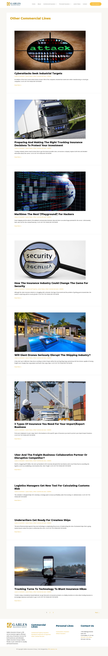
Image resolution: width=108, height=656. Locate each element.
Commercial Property (31, 289)
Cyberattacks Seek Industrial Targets (38, 73)
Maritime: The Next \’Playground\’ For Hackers (44, 214)
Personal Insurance (64, 4)
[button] (56, 4)
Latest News (76, 4)
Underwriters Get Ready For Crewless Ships (42, 520)
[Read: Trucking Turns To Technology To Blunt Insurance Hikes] (50, 566)
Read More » (18, 85)
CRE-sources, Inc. (52, 649)
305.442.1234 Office (86, 637)
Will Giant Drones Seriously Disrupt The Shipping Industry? (52, 355)
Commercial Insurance (49, 4)
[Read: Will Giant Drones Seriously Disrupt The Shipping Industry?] (50, 332)
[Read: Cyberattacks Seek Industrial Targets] (50, 50)
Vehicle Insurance (60, 633)
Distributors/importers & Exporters (41, 634)
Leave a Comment (19, 76)
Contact (85, 4)
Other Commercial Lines (39, 76)
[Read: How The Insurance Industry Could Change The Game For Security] (50, 260)
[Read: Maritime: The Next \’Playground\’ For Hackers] (50, 191)
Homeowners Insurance (62, 631)
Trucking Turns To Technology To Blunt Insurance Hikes (50, 589)
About (39, 4)
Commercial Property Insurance (40, 632)
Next (97, 612)
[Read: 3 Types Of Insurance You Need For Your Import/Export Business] (50, 401)
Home (33, 4)
